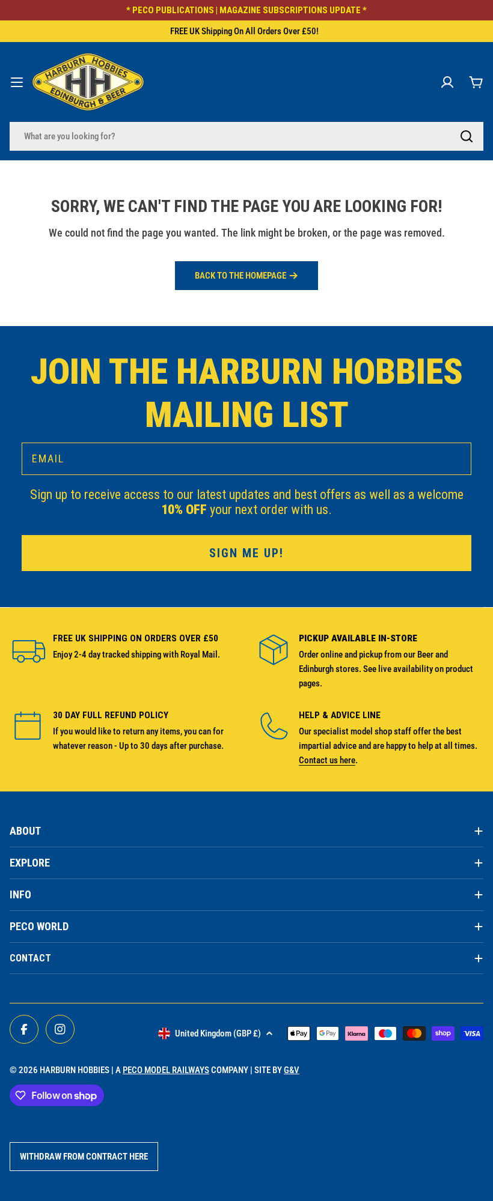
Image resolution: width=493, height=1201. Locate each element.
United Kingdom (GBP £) (218, 1033)
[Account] (447, 82)
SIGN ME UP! (246, 553)
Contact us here (327, 760)
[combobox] (246, 136)
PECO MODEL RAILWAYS (166, 1070)
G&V (291, 1070)
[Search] (466, 136)
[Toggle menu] (17, 82)
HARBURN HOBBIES (74, 1070)
